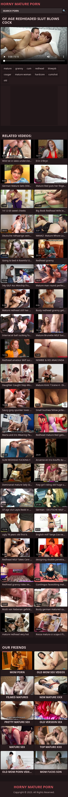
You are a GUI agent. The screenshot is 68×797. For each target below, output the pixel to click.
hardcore (40, 74)
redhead (39, 68)
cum (29, 68)
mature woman (23, 74)
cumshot (53, 74)
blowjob (52, 68)
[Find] (64, 10)
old (5, 80)
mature (8, 68)
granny (19, 68)
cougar (7, 74)
